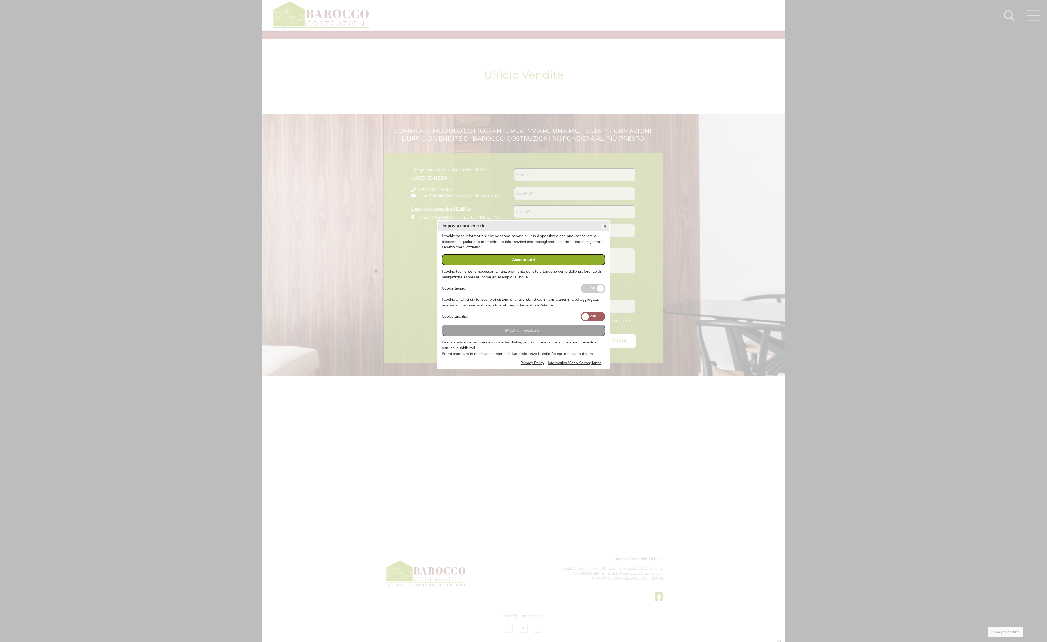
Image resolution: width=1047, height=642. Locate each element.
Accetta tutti (523, 260)
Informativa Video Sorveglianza (574, 363)
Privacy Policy (532, 363)
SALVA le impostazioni (523, 330)
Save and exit (604, 226)
